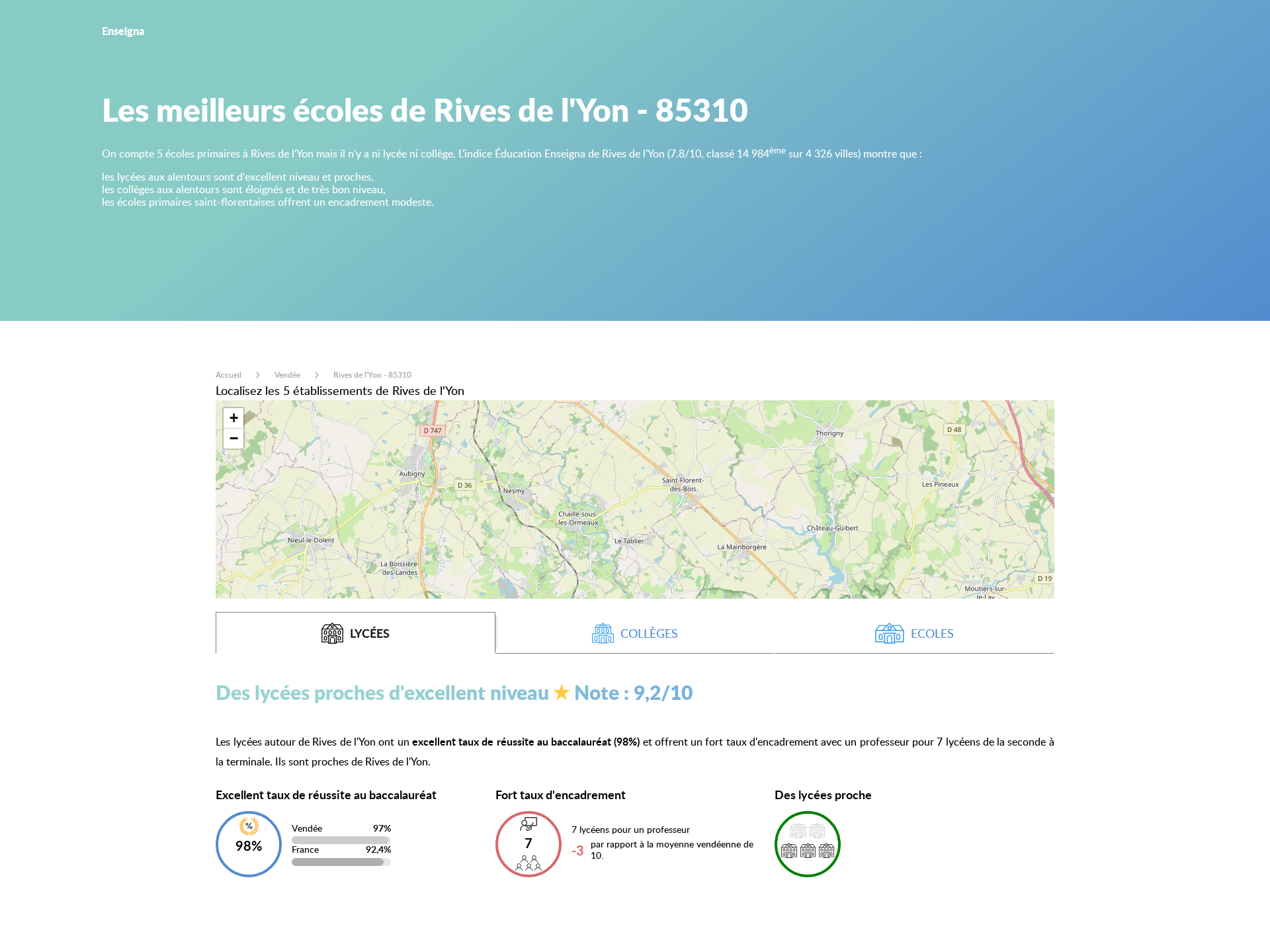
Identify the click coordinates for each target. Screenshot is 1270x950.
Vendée (287, 374)
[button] (233, 418)
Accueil (228, 374)
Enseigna (123, 30)
